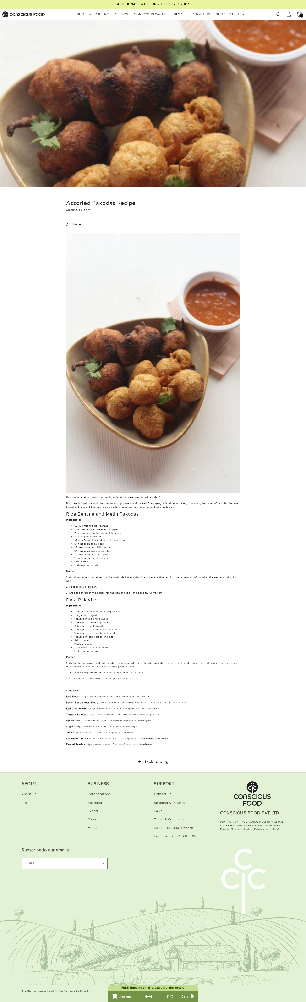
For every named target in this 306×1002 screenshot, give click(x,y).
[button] (83, 14)
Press (26, 803)
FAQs (158, 811)
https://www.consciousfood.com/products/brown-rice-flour (116, 696)
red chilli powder (101, 547)
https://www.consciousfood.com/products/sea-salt (103, 732)
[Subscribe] (102, 863)
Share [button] (76, 224)
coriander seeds (110, 629)
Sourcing (95, 803)
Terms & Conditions (169, 819)
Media (92, 828)
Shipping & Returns (169, 803)
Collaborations (99, 794)
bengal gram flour (113, 540)
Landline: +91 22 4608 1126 (175, 836)
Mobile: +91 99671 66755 (173, 828)
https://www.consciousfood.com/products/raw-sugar (107, 726)
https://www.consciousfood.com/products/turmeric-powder (124, 714)
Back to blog (155, 761)
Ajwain (105, 554)
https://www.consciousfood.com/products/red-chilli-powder (125, 708)
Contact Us (163, 794)
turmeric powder (100, 551)
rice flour (98, 536)
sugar (104, 558)
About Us (29, 794)
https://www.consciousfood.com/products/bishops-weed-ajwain (114, 720)
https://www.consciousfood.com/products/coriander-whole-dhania (128, 738)
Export (93, 811)
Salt (76, 561)
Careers (94, 819)
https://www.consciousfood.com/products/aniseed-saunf (119, 744)
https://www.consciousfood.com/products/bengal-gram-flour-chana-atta (143, 702)
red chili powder (98, 618)
